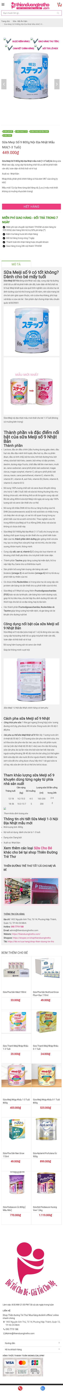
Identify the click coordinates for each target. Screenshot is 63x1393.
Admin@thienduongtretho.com (20, 1333)
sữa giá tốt (8, 131)
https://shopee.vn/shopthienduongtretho (32, 938)
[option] (30, 76)
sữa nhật (7, 135)
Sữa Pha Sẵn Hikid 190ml (14, 992)
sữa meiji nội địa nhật (39, 131)
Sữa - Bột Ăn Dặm (20, 21)
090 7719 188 (17, 927)
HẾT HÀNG (31, 206)
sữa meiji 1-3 (22, 131)
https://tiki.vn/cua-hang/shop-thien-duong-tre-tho (31, 941)
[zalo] (43, 1388)
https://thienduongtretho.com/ (26, 934)
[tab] (16, 264)
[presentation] (16, 264)
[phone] (20, 1388)
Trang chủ (5, 21)
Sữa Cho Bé (43, 848)
